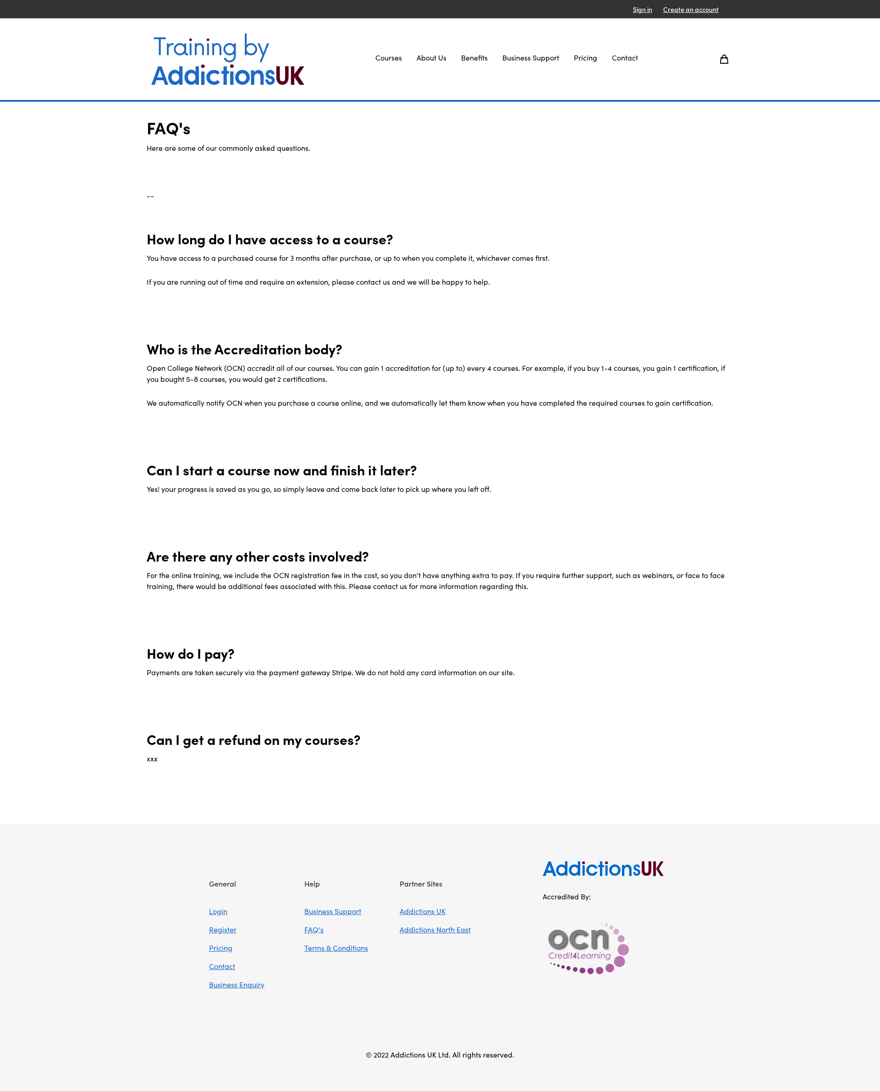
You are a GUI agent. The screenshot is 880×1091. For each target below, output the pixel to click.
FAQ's (314, 929)
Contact (625, 57)
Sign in (642, 9)
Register (222, 929)
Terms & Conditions (336, 947)
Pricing (585, 57)
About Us (431, 57)
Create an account (691, 9)
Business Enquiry (236, 984)
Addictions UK (423, 911)
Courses (388, 57)
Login (218, 911)
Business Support (530, 57)
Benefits (474, 57)
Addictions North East (435, 929)
